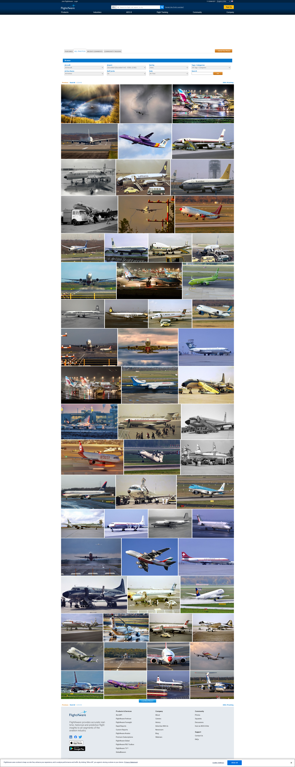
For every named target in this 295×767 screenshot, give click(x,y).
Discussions (199, 722)
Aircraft (67, 65)
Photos (197, 715)
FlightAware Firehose (123, 719)
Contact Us (199, 736)
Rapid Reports (121, 726)
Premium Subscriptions (124, 737)
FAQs (197, 739)
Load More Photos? (147, 701)
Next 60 (72, 82)
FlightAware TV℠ (122, 748)
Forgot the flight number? (174, 7)
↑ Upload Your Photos (223, 50)
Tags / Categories (198, 65)
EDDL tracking (228, 82)
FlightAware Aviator (123, 733)
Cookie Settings (218, 763)
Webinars (158, 737)
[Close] (291, 762)
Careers (158, 719)
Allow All (234, 763)
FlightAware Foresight (124, 722)
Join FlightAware (67, 1)
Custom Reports (122, 730)
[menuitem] (64, 12)
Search (194, 71)
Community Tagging (112, 51)
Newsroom (159, 730)
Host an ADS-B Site (202, 726)
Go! (218, 73)
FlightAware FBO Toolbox (125, 744)
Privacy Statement (131, 762)
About (157, 715)
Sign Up (229, 7)
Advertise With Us (161, 726)
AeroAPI (119, 715)
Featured (69, 51)
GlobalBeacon (121, 752)
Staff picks (111, 71)
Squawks (198, 719)
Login (76, 1)
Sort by (151, 65)
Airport (109, 65)
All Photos (80, 51)
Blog (157, 733)
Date (151, 71)
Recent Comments (94, 51)
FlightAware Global (123, 741)
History (158, 722)
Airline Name (69, 71)
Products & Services (124, 711)
